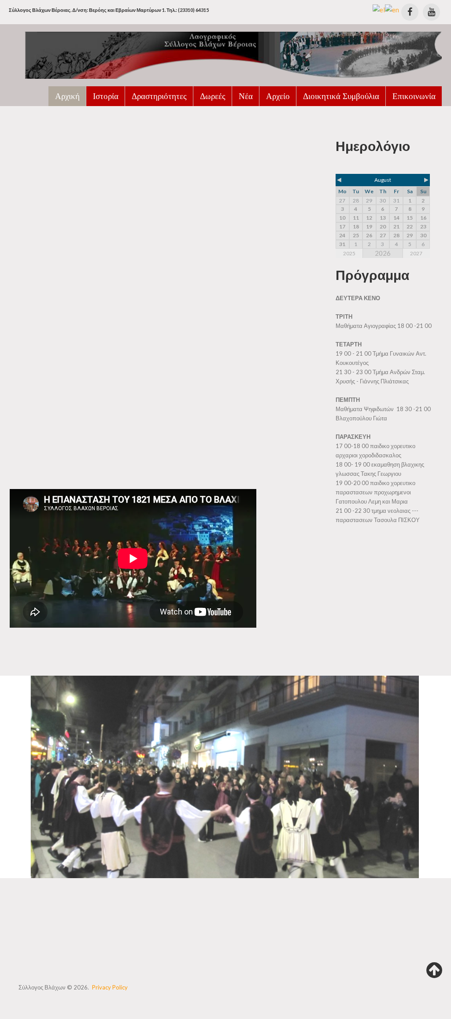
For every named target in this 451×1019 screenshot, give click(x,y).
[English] (392, 9)
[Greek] (379, 9)
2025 (349, 253)
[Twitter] (431, 12)
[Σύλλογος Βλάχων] (225, 54)
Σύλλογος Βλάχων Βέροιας (73, 132)
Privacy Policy (110, 987)
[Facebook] (409, 12)
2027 (416, 253)
